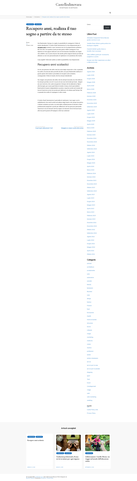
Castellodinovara (68, 4)
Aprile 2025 (90, 124)
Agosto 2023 (91, 194)
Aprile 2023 (90, 208)
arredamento (91, 270)
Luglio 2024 (90, 156)
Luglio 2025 (90, 114)
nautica (89, 347)
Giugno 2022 (91, 243)
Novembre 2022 (92, 226)
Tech (88, 379)
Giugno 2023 (91, 201)
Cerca (88, 24)
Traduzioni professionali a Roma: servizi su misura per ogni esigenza (67, 458)
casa (88, 295)
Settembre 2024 (92, 149)
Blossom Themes (30, 478)
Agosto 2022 (91, 236)
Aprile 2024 (90, 166)
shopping (89, 372)
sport (88, 376)
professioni (90, 351)
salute (89, 355)
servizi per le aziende (93, 369)
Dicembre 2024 (91, 138)
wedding (89, 400)
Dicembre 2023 (91, 180)
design (89, 298)
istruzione (38, 24)
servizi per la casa (92, 365)
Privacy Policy (91, 413)
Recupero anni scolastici (35, 440)
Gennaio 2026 (91, 96)
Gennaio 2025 (91, 135)
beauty (89, 284)
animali (89, 263)
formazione (30, 24)
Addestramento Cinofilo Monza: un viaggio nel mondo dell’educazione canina (97, 459)
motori (89, 344)
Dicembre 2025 (91, 99)
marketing (90, 337)
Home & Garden (92, 319)
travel (88, 383)
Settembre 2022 (92, 233)
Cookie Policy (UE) (92, 409)
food (88, 309)
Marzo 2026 (90, 89)
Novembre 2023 (92, 184)
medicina (90, 340)
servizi (89, 362)
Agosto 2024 (91, 152)
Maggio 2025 (91, 121)
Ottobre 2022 (91, 229)
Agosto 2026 (91, 71)
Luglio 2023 (90, 198)
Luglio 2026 (90, 75)
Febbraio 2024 (91, 173)
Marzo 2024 (90, 170)
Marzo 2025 (90, 128)
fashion (89, 302)
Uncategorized (91, 386)
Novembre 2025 (92, 103)
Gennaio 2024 (91, 177)
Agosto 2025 (91, 110)
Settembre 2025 (92, 107)
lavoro (89, 326)
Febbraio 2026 (91, 92)
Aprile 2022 (90, 250)
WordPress (43, 478)
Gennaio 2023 (91, 219)
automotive (90, 277)
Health (89, 316)
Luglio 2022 (90, 240)
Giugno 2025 (91, 117)
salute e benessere (92, 358)
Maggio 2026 (91, 82)
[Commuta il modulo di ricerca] (110, 12)
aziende (89, 281)
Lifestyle (89, 330)
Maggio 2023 (91, 205)
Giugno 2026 (91, 78)
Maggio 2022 (91, 247)
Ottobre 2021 (91, 254)
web (88, 393)
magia (89, 333)
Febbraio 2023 (91, 215)
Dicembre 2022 (91, 222)
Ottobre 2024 (91, 145)
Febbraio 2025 (91, 131)
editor (27, 42)
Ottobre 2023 (91, 187)
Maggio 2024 (91, 163)
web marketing (91, 397)
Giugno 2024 (91, 159)
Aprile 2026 (90, 85)
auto (88, 274)
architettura (90, 267)
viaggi (89, 390)
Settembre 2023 (92, 191)
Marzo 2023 (90, 212)
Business (89, 291)
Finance (89, 305)
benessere (90, 288)
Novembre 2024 (92, 142)
